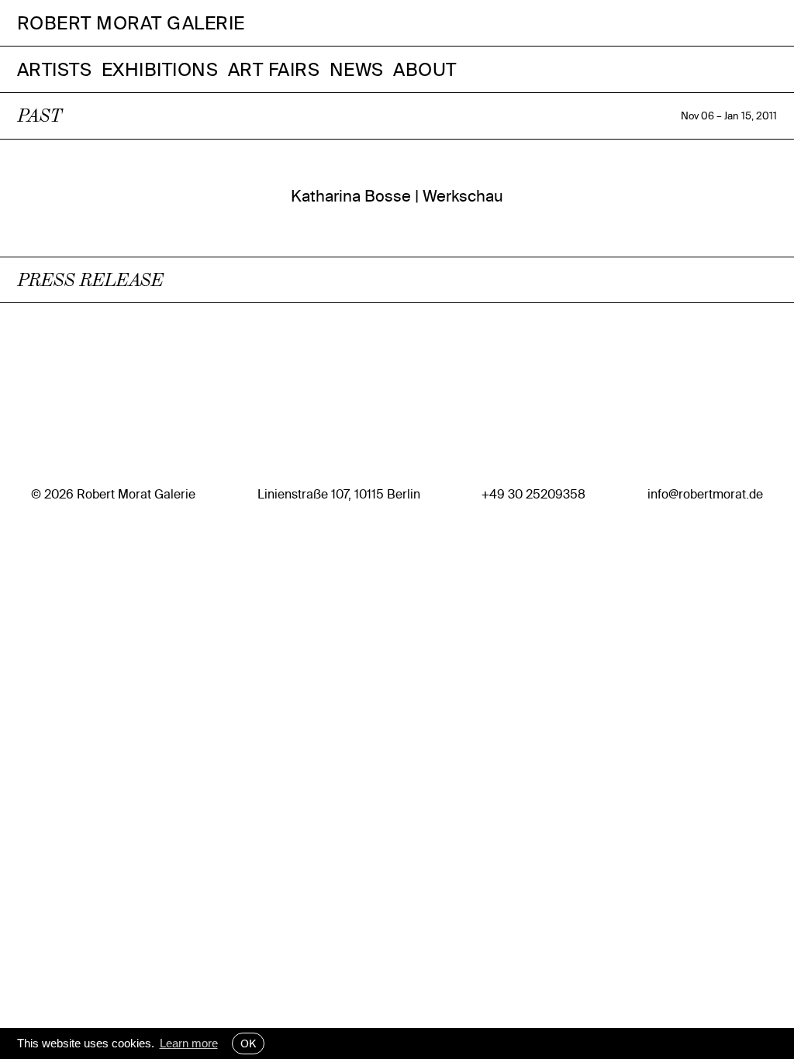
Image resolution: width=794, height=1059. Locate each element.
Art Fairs (274, 69)
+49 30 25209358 (533, 494)
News (357, 69)
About (425, 69)
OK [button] (248, 1043)
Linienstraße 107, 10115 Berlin (338, 494)
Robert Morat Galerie (131, 23)
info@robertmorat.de (705, 494)
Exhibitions (160, 69)
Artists (54, 69)
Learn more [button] (189, 1043)
